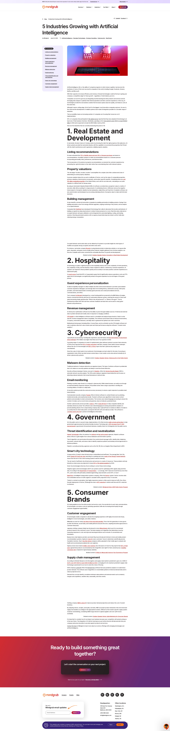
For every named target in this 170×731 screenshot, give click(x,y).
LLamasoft (78, 567)
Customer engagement (51, 83)
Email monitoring (49, 72)
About (113, 7)
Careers (64, 695)
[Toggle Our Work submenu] (109, 7)
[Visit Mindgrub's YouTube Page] (102, 695)
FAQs (77, 695)
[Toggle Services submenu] (83, 7)
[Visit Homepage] (50, 7)
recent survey (72, 274)
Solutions (88, 7)
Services (80, 7)
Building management (50, 58)
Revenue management (51, 66)
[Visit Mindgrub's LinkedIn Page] (107, 695)
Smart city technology (51, 80)
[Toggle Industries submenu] (100, 7)
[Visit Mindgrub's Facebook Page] (122, 695)
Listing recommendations (51, 52)
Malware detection (50, 69)
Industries (97, 7)
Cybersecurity (101, 38)
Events (71, 695)
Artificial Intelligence (67, 38)
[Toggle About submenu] (115, 7)
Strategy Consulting (91, 38)
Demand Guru (91, 567)
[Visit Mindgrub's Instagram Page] (112, 695)
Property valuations (50, 55)
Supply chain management (52, 87)
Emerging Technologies (79, 38)
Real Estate (109, 38)
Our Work (105, 7)
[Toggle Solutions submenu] (92, 7)
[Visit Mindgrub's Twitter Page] (117, 695)
